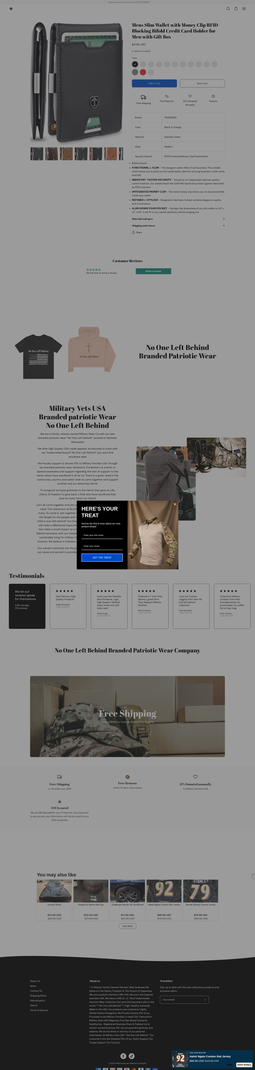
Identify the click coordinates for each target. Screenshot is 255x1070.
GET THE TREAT (102, 557)
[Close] (174, 504)
